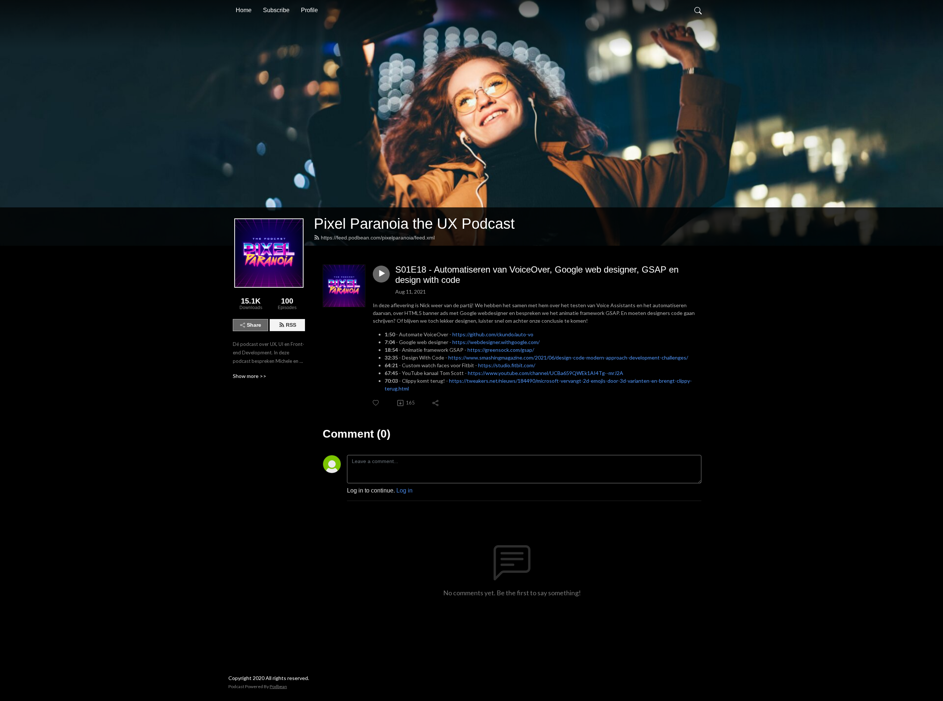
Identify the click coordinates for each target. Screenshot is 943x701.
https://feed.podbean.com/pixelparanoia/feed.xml (378, 238)
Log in (404, 490)
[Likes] (376, 403)
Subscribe (276, 10)
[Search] (698, 10)
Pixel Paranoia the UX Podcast (414, 223)
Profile (309, 10)
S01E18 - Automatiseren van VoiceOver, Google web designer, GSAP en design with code (537, 274)
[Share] (436, 403)
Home (244, 10)
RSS (291, 325)
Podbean (278, 686)
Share (254, 325)
